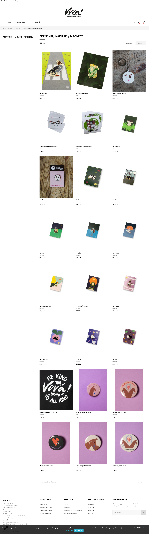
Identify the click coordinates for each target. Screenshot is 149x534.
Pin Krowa (79, 200)
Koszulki (90, 513)
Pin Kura (78, 359)
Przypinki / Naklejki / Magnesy (18, 37)
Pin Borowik (116, 146)
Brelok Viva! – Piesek (119, 93)
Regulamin (67, 507)
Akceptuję (79, 530)
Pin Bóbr (78, 253)
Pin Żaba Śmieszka (82, 306)
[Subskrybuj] (143, 512)
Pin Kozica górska (45, 306)
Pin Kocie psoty (44, 359)
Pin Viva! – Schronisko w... (48, 200)
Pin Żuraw (116, 306)
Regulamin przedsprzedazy (73, 510)
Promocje (91, 504)
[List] (44, 43)
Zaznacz (141, 43)
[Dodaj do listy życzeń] (69, 53)
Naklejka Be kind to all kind (48, 146)
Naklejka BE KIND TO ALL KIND (49, 412)
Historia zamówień (45, 513)
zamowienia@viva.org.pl (11, 522)
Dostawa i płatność (46, 507)
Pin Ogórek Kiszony (82, 93)
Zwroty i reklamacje (46, 510)
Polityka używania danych (11, 1)
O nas (66, 504)
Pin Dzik (115, 200)
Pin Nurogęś (43, 93)
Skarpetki (91, 510)
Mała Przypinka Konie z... (84, 412)
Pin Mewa (116, 253)
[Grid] (41, 43)
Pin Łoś (42, 253)
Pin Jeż (115, 359)
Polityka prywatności (70, 513)
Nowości (91, 507)
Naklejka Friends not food (84, 146)
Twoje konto (43, 504)
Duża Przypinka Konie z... (120, 466)
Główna (42, 95)
